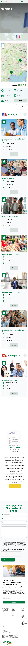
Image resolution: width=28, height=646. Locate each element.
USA (22, 622)
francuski (7, 90)
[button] (6, 51)
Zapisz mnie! (14, 602)
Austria (23, 609)
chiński (13, 615)
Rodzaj (19, 95)
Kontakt (4, 629)
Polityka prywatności (6, 631)
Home (2, 41)
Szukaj (22, 0)
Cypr (22, 611)
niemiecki (13, 610)
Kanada (23, 616)
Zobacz (15, 489)
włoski (13, 614)
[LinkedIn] (23, 85)
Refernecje (4, 630)
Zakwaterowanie (5, 610)
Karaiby (23, 617)
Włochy (23, 624)
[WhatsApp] (26, 85)
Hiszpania (23, 614)
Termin (7, 100)
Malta (23, 618)
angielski (13, 609)
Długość (7, 95)
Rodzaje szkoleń (5, 609)
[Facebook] (19, 85)
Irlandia (23, 615)
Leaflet (24, 81)
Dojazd (4, 611)
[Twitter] (21, 85)
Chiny (23, 610)
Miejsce (19, 90)
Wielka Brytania (24, 623)
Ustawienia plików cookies (7, 632)
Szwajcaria (23, 621)
